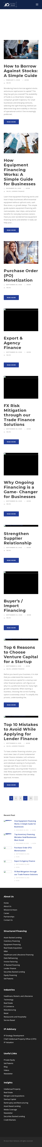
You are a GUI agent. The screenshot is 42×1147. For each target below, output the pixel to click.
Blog (9, 83)
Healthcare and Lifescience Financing (18, 955)
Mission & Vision (10, 910)
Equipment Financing (12, 944)
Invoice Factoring (11, 961)
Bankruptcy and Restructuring (16, 1103)
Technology (8, 999)
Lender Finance (18, 191)
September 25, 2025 (14, 284)
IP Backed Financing (12, 965)
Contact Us (8, 920)
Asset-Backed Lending (13, 937)
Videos (6, 1070)
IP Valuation (9, 1042)
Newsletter (8, 1073)
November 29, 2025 (22, 843)
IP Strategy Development (14, 1035)
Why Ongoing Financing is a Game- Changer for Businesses (21, 489)
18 (30, 798)
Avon (27, 80)
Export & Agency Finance (13, 343)
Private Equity (9, 1060)
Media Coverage (10, 1109)
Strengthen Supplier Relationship (18, 538)
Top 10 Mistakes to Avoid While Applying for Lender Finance (21, 731)
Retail (6, 1013)
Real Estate (8, 1003)
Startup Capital (10, 1099)
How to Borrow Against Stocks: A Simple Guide (21, 71)
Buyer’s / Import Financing (15, 606)
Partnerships (9, 916)
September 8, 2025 (13, 666)
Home (6, 903)
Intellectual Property (12, 1089)
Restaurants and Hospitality (15, 1017)
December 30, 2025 (13, 188)
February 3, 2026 (13, 80)
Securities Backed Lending (14, 972)
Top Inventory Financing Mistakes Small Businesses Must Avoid (25, 837)
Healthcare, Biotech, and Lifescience (18, 996)
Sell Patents (8, 978)
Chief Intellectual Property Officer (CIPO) (20, 1039)
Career (6, 913)
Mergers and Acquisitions (14, 1096)
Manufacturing (10, 1010)
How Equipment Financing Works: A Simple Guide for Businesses (20, 172)
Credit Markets (10, 1120)
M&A (6, 951)
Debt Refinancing (11, 958)
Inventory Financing (12, 941)
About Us (7, 906)
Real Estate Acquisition (13, 948)
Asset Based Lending (12, 1106)
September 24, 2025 (14, 615)
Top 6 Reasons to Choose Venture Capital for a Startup (21, 654)
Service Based (9, 1020)
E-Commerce (9, 1006)
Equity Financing (10, 975)
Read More (11, 122)
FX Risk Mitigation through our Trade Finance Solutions (19, 415)
